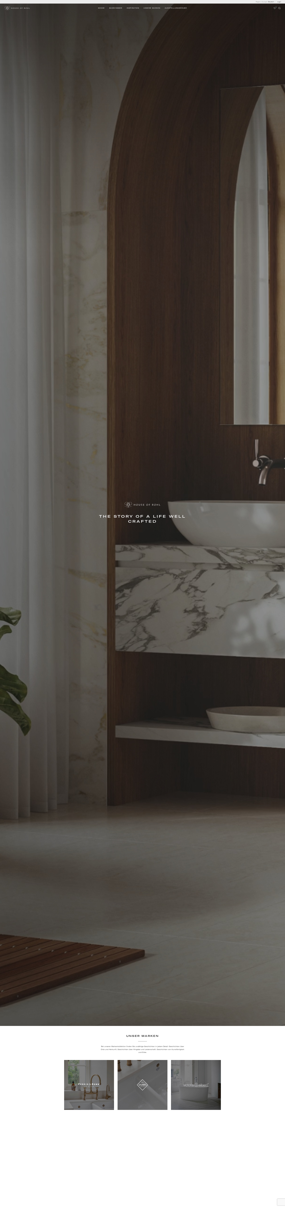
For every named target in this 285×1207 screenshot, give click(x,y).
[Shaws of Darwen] (142, 1085)
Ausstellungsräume (176, 8)
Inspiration (133, 8)
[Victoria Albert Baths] (196, 1085)
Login (279, 2)
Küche (101, 8)
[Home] (89, 1085)
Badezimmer (115, 8)
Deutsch (271, 2)
